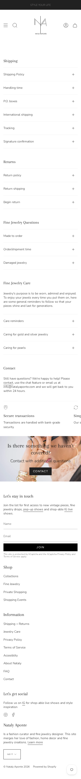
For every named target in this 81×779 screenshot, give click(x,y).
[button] (14, 25)
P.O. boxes (10, 101)
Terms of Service (11, 556)
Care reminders (13, 321)
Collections (10, 576)
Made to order (12, 236)
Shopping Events (14, 600)
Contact (8, 679)
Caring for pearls (14, 348)
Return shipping (14, 189)
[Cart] (75, 25)
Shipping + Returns (16, 624)
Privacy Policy (64, 554)
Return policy (12, 175)
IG (23, 703)
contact (8, 383)
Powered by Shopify (44, 766)
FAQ (6, 671)
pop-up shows (33, 509)
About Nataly (12, 663)
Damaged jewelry (15, 263)
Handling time (12, 88)
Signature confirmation (18, 141)
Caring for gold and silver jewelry (25, 334)
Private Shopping (15, 592)
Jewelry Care (11, 632)
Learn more (35, 742)
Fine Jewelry (11, 584)
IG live (68, 509)
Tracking (8, 128)
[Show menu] (5, 25)
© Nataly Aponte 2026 (16, 766)
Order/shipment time (17, 249)
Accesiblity (10, 655)
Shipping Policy (13, 74)
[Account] (65, 25)
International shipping (18, 115)
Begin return (11, 202)
